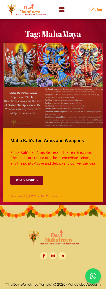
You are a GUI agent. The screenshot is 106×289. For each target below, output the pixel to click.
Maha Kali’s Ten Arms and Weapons (47, 140)
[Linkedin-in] (62, 255)
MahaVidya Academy (84, 284)
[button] (61, 9)
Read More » (27, 180)
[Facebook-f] (43, 255)
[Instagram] (53, 255)
